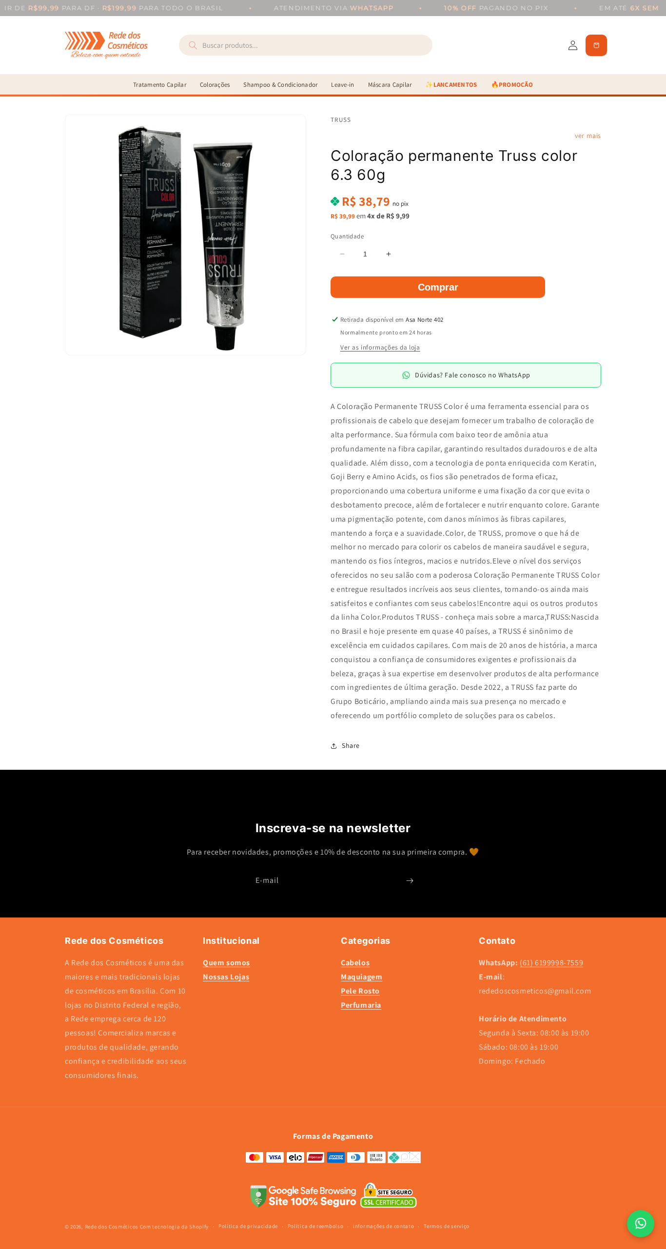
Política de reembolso (316, 1226)
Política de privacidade (248, 1226)
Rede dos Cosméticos (111, 1226)
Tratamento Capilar (159, 84)
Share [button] (351, 745)
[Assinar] (409, 880)
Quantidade (347, 236)
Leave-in (342, 84)
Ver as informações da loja (380, 347)
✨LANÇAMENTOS (451, 84)
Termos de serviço (447, 1226)
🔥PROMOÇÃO (512, 84)
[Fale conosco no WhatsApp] (640, 1223)
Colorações (215, 84)
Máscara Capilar (390, 84)
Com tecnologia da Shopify (174, 1226)
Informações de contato (383, 1226)
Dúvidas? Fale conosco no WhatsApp (472, 375)
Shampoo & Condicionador (280, 84)
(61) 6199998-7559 (551, 962)
